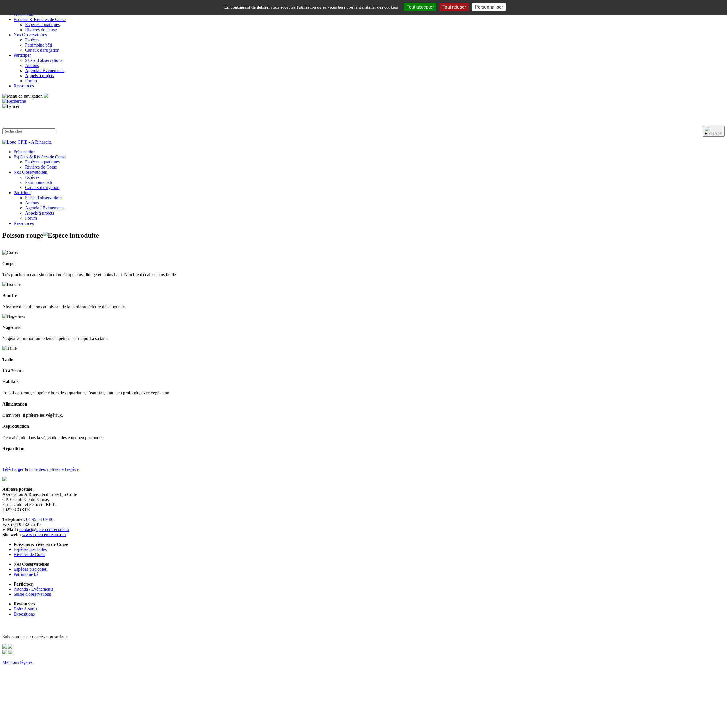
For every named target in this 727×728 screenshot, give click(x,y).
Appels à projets (39, 75)
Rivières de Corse (41, 29)
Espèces (32, 39)
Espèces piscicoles (30, 549)
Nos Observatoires (30, 34)
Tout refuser (454, 7)
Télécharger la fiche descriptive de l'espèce (40, 469)
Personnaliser (489, 7)
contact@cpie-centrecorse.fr (44, 529)
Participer (22, 55)
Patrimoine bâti (38, 45)
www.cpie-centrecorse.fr (44, 534)
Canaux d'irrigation (42, 50)
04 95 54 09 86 (39, 519)
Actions (32, 65)
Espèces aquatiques (42, 24)
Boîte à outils (25, 609)
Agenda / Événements (44, 70)
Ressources (24, 85)
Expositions (24, 614)
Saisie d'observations (43, 60)
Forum (31, 80)
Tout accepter (420, 7)
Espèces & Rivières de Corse (40, 19)
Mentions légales (17, 662)
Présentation (24, 151)
